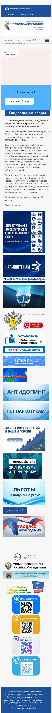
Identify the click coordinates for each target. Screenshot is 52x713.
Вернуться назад (12, 205)
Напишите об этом (19, 101)
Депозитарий (15, 510)
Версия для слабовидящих (20, 9)
